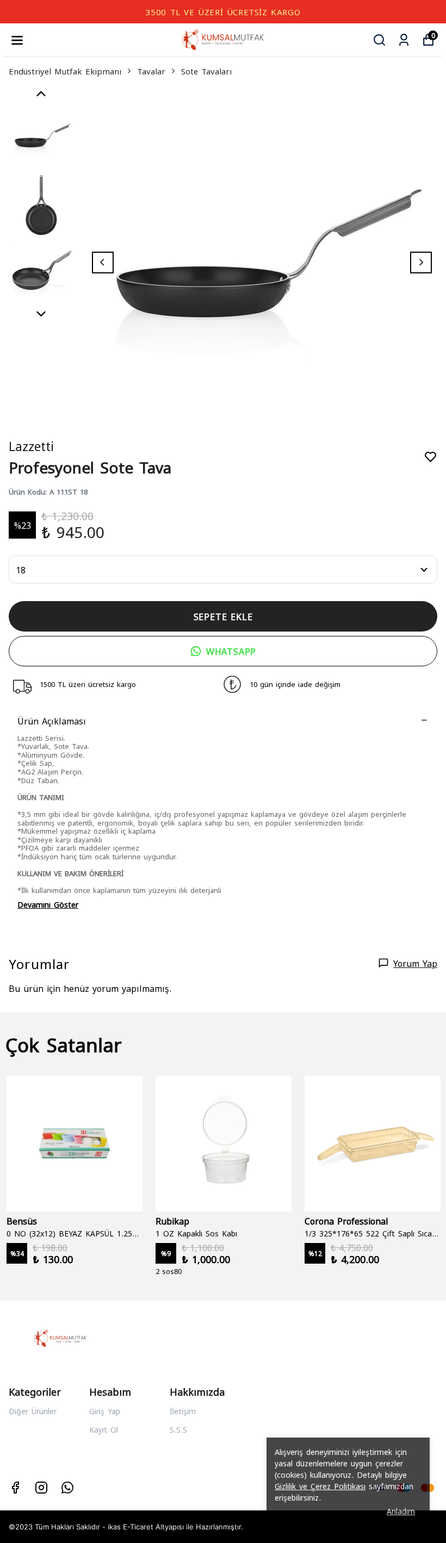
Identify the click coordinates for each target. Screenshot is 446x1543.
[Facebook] (15, 1487)
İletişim (183, 1410)
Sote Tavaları (206, 71)
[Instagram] (41, 1487)
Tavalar (151, 71)
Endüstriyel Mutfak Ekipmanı (65, 71)
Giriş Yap (104, 1410)
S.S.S (178, 1429)
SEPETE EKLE (223, 616)
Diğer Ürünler (33, 1410)
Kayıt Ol (103, 1429)
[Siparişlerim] (404, 40)
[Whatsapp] (67, 1487)
